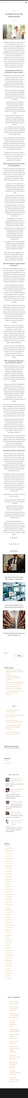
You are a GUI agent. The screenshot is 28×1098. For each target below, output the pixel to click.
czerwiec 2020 (9, 965)
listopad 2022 (9, 891)
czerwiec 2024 (9, 863)
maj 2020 (8, 968)
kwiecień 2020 (9, 971)
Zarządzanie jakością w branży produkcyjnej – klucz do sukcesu (14, 1015)
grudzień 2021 (9, 919)
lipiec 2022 (8, 902)
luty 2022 (8, 914)
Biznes (7, 760)
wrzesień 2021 (9, 927)
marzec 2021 (9, 942)
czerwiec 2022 (9, 904)
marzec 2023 (9, 881)
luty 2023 (8, 884)
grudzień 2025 (9, 848)
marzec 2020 (9, 973)
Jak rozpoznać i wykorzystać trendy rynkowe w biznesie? (14, 1079)
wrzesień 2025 (9, 853)
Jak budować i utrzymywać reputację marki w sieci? (14, 1057)
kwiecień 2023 (9, 879)
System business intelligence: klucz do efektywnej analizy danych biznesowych (14, 692)
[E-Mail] (18, 544)
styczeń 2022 (9, 917)
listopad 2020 (9, 953)
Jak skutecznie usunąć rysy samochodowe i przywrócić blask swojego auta (13, 678)
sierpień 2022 (9, 899)
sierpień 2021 (9, 930)
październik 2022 (9, 894)
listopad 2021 (9, 922)
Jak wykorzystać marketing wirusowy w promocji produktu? (17, 791)
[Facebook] (9, 544)
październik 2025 (9, 851)
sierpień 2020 (9, 960)
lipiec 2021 (8, 932)
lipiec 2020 (8, 963)
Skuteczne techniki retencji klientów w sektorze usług (13, 1008)
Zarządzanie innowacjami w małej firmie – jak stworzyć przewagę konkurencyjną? (13, 727)
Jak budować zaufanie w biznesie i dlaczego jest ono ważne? (17, 780)
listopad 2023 (9, 876)
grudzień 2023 (9, 874)
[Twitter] (11, 544)
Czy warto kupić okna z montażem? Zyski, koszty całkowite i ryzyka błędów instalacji (15, 671)
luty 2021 (8, 945)
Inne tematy (8, 763)
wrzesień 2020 (9, 958)
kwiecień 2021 (9, 940)
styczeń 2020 (9, 978)
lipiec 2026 (8, 845)
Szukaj (5, 652)
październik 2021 (9, 925)
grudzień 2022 (9, 889)
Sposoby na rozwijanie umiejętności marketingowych (14, 1036)
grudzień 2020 (9, 950)
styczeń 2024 (9, 871)
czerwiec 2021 (9, 935)
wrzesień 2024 (9, 861)
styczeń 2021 (9, 948)
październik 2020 (9, 955)
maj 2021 (8, 937)
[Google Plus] (16, 544)
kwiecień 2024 (9, 866)
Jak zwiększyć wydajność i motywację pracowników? (14, 1072)
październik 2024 (9, 858)
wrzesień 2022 (9, 896)
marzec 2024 (9, 868)
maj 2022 (8, 907)
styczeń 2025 (9, 856)
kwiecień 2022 (9, 909)
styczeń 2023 (9, 886)
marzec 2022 (9, 912)
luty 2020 (8, 976)
